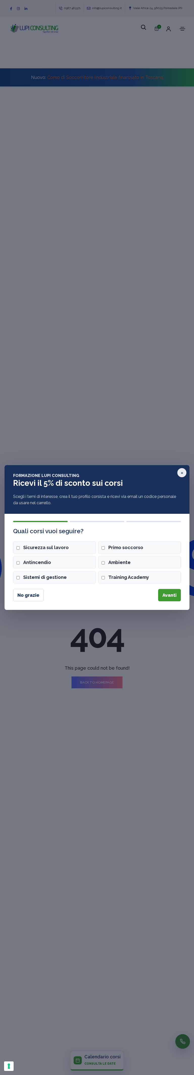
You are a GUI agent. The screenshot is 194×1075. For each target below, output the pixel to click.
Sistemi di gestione (45, 577)
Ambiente (119, 562)
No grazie (28, 595)
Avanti (169, 595)
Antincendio (37, 562)
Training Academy (128, 577)
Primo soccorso (125, 547)
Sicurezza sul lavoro (46, 547)
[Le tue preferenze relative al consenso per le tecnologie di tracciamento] (9, 1066)
